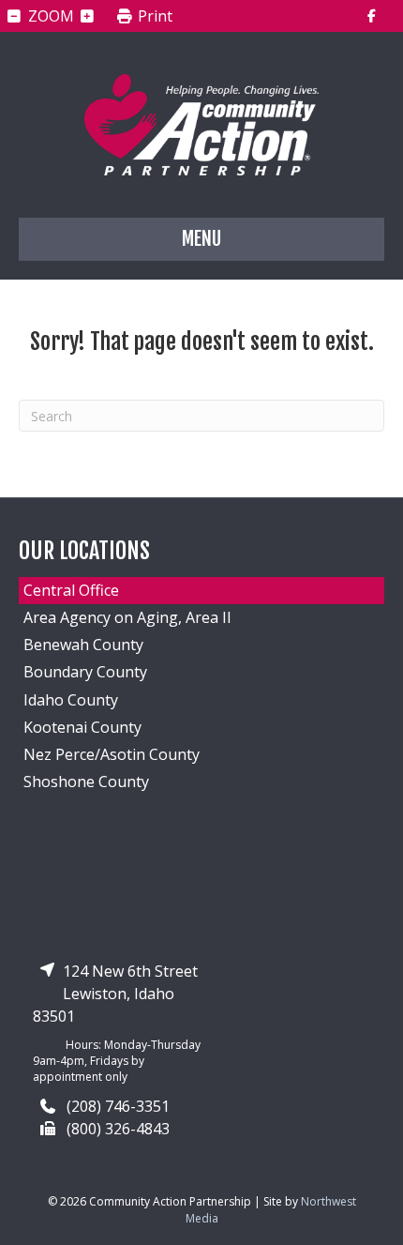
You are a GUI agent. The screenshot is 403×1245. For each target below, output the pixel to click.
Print (153, 16)
